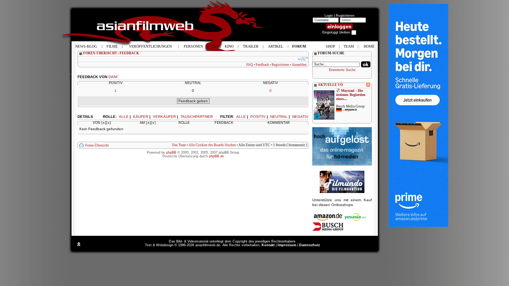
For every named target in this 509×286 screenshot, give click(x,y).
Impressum (287, 245)
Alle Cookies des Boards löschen (212, 145)
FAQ (249, 65)
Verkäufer (164, 117)
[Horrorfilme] (342, 192)
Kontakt (268, 245)
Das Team (179, 145)
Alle (241, 117)
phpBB (171, 152)
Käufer (140, 117)
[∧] (103, 123)
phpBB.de (216, 156)
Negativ (300, 117)
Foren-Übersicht (97, 145)
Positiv (258, 117)
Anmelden (299, 65)
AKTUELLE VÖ (330, 85)
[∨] (108, 123)
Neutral (279, 117)
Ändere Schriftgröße (303, 58)
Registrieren (345, 15)
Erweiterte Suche (342, 70)
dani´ (113, 77)
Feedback (262, 65)
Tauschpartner (196, 117)
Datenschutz (309, 245)
